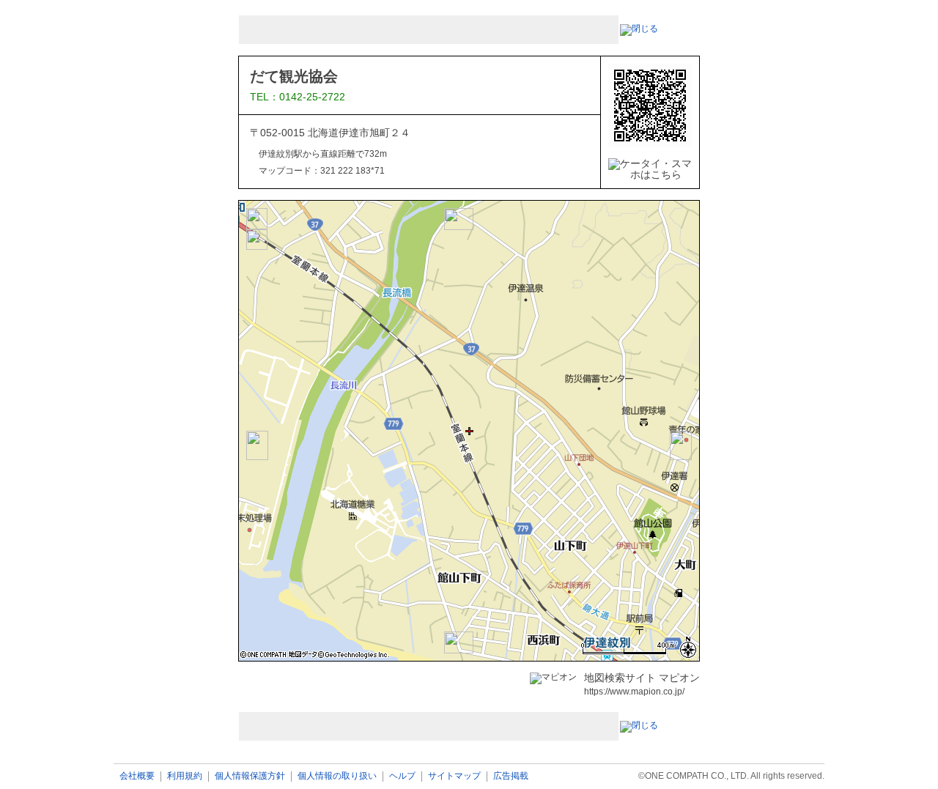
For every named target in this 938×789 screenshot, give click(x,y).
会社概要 (137, 776)
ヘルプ (402, 776)
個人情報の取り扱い (337, 776)
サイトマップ (454, 776)
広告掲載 (510, 776)
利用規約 (184, 776)
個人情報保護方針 (250, 776)
